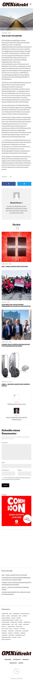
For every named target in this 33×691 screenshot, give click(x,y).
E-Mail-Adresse (5, 470)
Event (19, 617)
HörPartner (6, 624)
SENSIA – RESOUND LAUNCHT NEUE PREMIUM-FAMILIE (16, 385)
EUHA (13, 617)
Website (19, 470)
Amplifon (5, 613)
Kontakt (21, 663)
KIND (20, 624)
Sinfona (16, 633)
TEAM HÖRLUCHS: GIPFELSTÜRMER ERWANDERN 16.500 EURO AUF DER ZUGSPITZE (16, 305)
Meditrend (11, 626)
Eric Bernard (6, 617)
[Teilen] (9, 184)
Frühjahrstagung (8, 620)
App (11, 613)
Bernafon (17, 613)
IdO (16, 624)
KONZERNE (4, 33)
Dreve (25, 615)
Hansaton (14, 622)
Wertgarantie (6, 637)
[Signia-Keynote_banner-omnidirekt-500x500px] (16, 525)
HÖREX (21, 622)
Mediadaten (8, 659)
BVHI (8, 615)
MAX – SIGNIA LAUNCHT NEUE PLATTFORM (15, 266)
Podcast (11, 630)
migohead (19, 626)
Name (3, 462)
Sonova (23, 633)
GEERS (17, 620)
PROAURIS (18, 630)
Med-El (4, 626)
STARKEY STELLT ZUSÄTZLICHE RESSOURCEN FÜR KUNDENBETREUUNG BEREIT (16, 345)
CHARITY (4, 302)
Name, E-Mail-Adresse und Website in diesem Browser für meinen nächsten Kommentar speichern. (16, 478)
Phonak (4, 630)
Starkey (4, 635)
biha (3, 615)
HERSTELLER (5, 264)
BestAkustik (25, 613)
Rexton (4, 633)
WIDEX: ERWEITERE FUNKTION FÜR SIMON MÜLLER (16, 417)
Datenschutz (17, 659)
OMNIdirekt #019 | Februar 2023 (16, 403)
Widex (15, 637)
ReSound (25, 630)
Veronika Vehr (20, 635)
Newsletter (13, 663)
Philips (22, 628)
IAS (13, 624)
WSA (11, 176)
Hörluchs (27, 622)
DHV (20, 615)
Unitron (11, 635)
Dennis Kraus (15, 203)
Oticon (16, 628)
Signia (11, 633)
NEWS (9, 33)
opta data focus (7, 628)
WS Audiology (6, 639)
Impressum (25, 659)
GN (21, 620)
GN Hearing (5, 622)
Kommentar (5, 442)
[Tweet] (24, 184)
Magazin (26, 624)
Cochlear (15, 615)
